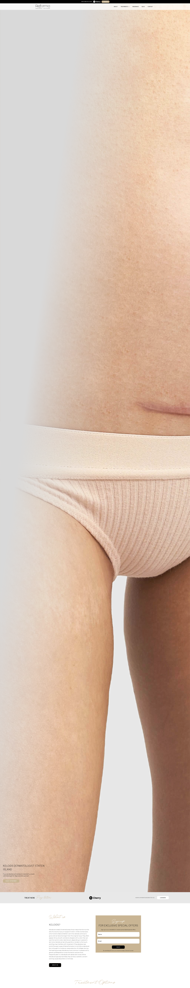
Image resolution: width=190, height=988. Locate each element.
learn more (105, 1)
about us (55, 965)
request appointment (11, 881)
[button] (125, 7)
